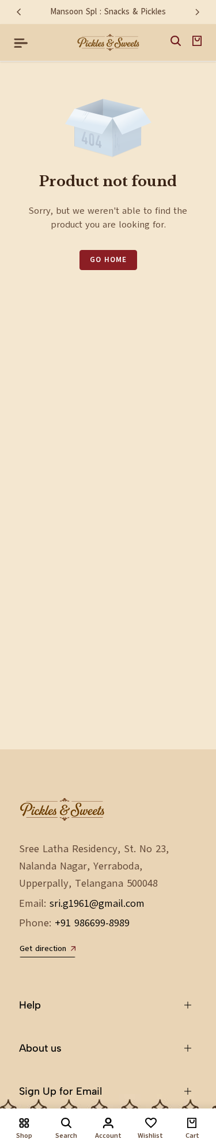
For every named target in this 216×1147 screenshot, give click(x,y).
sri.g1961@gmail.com (97, 903)
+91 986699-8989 (92, 923)
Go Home (108, 260)
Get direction (43, 949)
